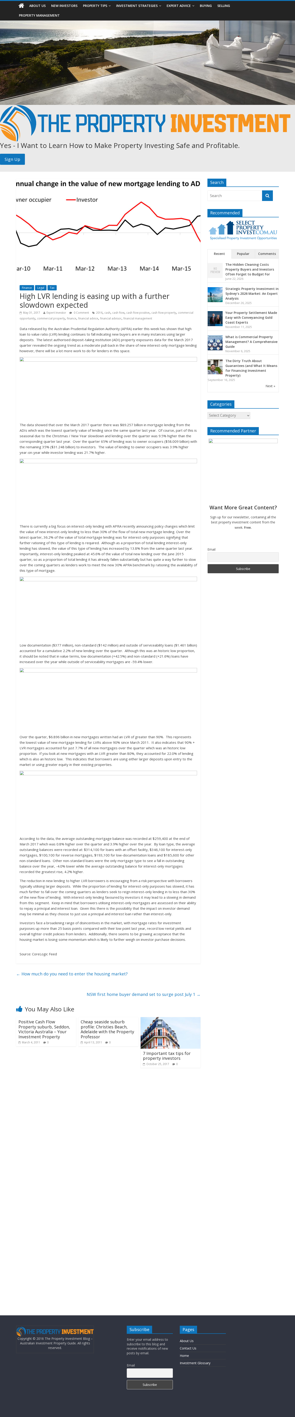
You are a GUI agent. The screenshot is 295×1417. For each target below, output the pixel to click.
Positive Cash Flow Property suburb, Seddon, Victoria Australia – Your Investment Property (44, 1029)
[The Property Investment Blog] (21, 6)
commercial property (51, 318)
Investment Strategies (137, 5)
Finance (27, 288)
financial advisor (110, 318)
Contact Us (188, 1348)
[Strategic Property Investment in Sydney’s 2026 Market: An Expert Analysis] (215, 289)
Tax (52, 288)
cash (107, 313)
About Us (37, 5)
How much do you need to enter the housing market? (72, 974)
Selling (223, 5)
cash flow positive (138, 313)
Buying (206, 5)
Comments (267, 253)
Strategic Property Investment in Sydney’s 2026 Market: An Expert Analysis (252, 293)
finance (71, 318)
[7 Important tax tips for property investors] (171, 1019)
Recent (219, 253)
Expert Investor (56, 313)
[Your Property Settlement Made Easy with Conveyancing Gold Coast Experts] (215, 313)
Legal (40, 288)
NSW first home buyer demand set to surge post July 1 (144, 994)
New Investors (64, 5)
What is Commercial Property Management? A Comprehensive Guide (251, 342)
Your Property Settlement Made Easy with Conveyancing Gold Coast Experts (251, 317)
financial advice (88, 318)
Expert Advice (179, 5)
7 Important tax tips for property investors (167, 1056)
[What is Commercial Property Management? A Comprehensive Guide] (215, 338)
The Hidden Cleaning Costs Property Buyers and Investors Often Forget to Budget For (249, 269)
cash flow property (163, 313)
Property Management (39, 15)
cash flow (118, 313)
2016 (99, 313)
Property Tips (95, 5)
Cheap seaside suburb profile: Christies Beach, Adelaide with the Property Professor (107, 1029)
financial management (137, 318)
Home (184, 1355)
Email (211, 549)
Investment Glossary (195, 1363)
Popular (243, 253)
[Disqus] (108, 1131)
